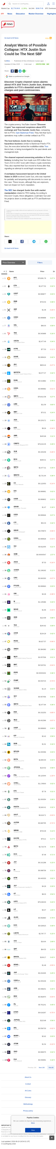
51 (5, 673)
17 (5, 405)
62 (5, 760)
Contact (28, 1084)
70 (5, 823)
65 (5, 784)
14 (5, 381)
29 (5, 499)
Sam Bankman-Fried (24, 133)
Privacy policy (28, 1111)
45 (5, 626)
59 (5, 736)
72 (5, 839)
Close (33, 1130)
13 (5, 373)
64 (5, 776)
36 (5, 555)
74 (5, 855)
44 (5, 618)
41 (5, 594)
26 (5, 476)
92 (5, 997)
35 (5, 547)
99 (5, 1052)
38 (5, 570)
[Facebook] (12, 71)
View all (51, 1067)
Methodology (28, 1104)
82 (5, 918)
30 (5, 507)
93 (5, 1005)
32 (5, 523)
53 (5, 689)
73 (5, 847)
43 (5, 610)
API (2, 14)
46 (5, 634)
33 (5, 531)
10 (5, 349)
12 (5, 365)
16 (5, 397)
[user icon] (48, 3)
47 (5, 641)
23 (5, 452)
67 (5, 799)
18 (5, 412)
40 (5, 586)
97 (5, 1036)
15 (5, 389)
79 (5, 894)
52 (5, 681)
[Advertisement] (28, 227)
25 (5, 468)
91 (5, 989)
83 (5, 926)
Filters (39, 262)
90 (5, 981)
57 (5, 720)
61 (5, 752)
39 (5, 578)
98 (5, 1044)
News (9, 14)
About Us (28, 1077)
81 (5, 910)
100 (6, 1060)
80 (5, 902)
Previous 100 (32, 1067)
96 (5, 1028)
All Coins (28, 1091)
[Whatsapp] (24, 71)
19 (5, 420)
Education (20, 14)
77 (5, 878)
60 (5, 744)
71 (5, 831)
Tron (46, 146)
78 (5, 886)
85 (5, 942)
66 (5, 791)
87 (5, 957)
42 (5, 602)
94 (5, 1013)
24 (5, 460)
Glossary (28, 1097)
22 (5, 444)
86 (5, 949)
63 (5, 768)
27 (5, 484)
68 (5, 807)
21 (5, 436)
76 (5, 870)
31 (5, 515)
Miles (8, 61)
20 (5, 428)
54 (5, 697)
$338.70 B (39, 8)
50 (5, 665)
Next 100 (42, 1067)
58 (5, 728)
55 (5, 705)
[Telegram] (20, 71)
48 (5, 649)
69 (5, 815)
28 (5, 491)
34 (5, 539)
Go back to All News (11, 38)
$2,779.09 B (15, 8)
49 (5, 657)
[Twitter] (16, 71)
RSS (47, 38)
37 (5, 563)
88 (5, 965)
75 (5, 863)
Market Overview (36, 14)
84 (5, 934)
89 (5, 973)
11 (5, 357)
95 (5, 1020)
